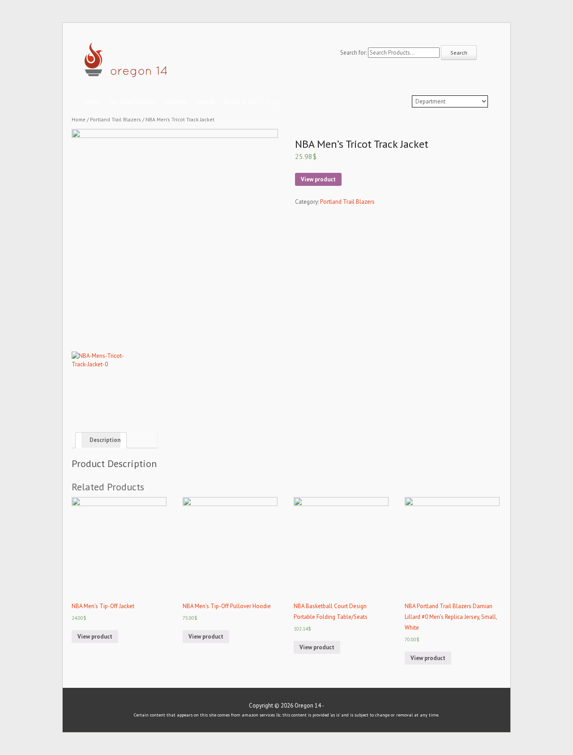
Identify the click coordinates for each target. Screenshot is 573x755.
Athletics (175, 102)
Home (92, 102)
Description (105, 440)
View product (318, 179)
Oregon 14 (308, 705)
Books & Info (240, 102)
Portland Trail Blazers (115, 119)
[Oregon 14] (126, 73)
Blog (272, 102)
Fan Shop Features (132, 102)
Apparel (205, 102)
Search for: (353, 52)
